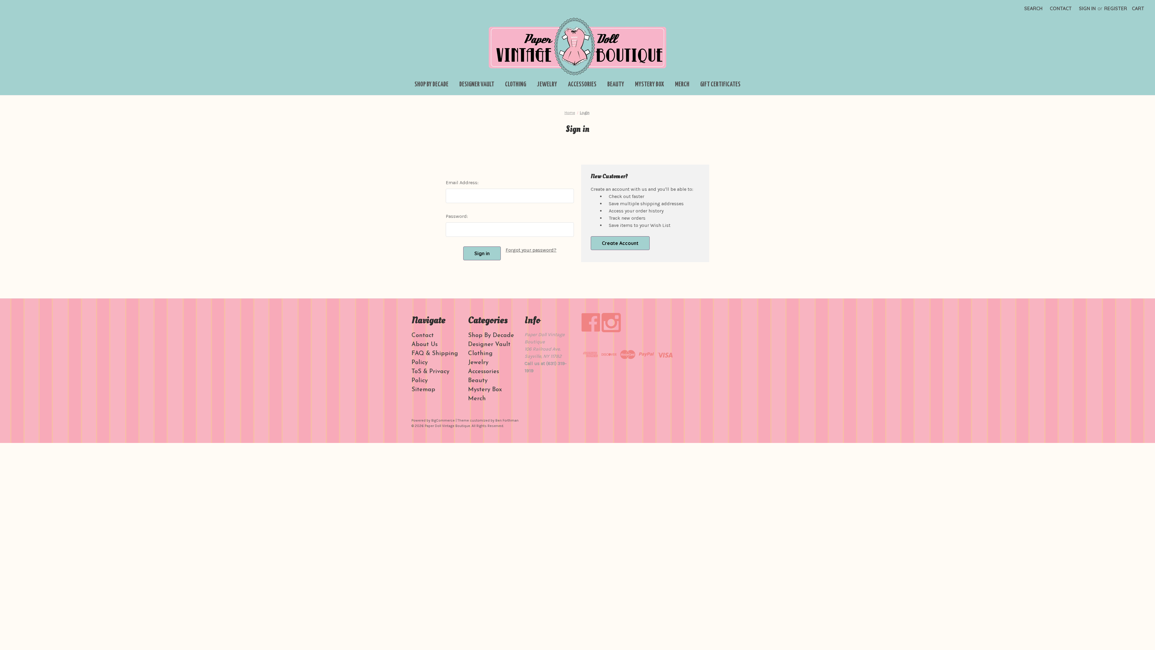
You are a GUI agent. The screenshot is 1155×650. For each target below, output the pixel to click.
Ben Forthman (507, 420)
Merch (682, 84)
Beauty (615, 84)
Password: (457, 216)
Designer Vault (476, 84)
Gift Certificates (720, 84)
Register (1115, 8)
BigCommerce (443, 420)
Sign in (1087, 8)
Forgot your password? (531, 250)
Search (1033, 8)
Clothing (515, 84)
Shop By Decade (431, 84)
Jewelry (547, 84)
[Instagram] (611, 322)
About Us (424, 345)
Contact (1061, 8)
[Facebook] (590, 322)
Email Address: (462, 182)
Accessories (582, 84)
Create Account (620, 243)
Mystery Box (649, 84)
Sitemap (423, 390)
